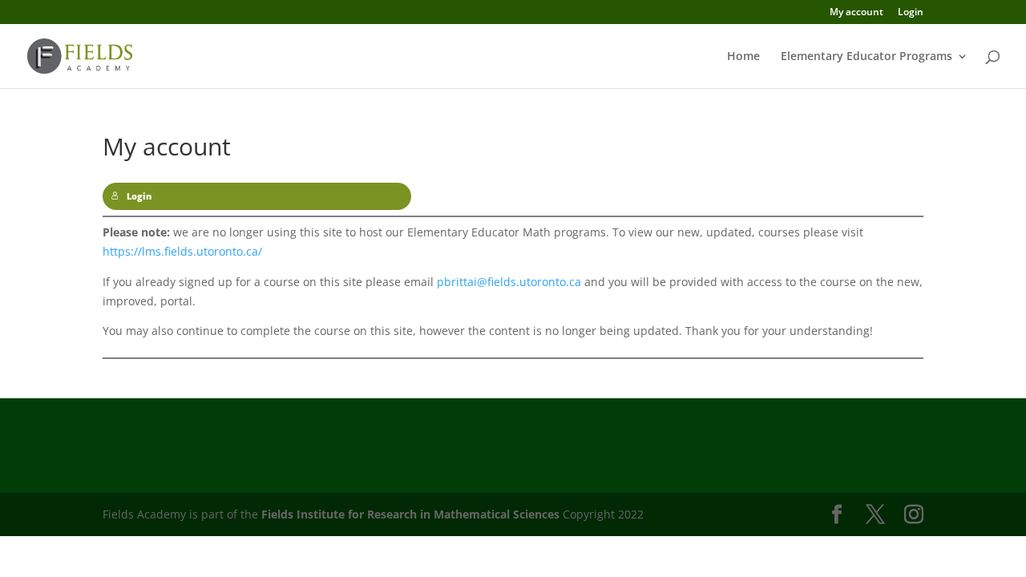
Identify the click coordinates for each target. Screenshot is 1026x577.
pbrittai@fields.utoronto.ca (509, 281)
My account (856, 12)
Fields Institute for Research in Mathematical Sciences (410, 514)
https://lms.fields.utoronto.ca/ (182, 251)
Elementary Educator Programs (866, 56)
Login (910, 12)
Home (743, 56)
